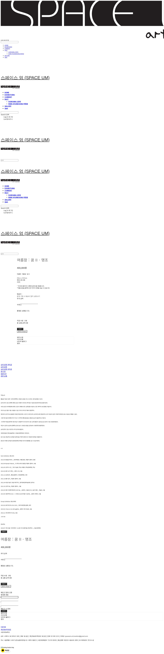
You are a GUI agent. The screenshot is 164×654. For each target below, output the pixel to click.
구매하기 (4, 532)
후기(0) (3, 371)
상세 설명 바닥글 (6, 369)
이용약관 (3, 627)
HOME (6, 45)
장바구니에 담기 (6, 586)
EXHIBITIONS (8, 47)
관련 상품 (4, 376)
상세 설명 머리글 (6, 364)
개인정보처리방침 (6, 629)
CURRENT (7, 48)
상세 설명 (4, 367)
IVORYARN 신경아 (13, 52)
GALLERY (7, 55)
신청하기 (4, 611)
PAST (6, 50)
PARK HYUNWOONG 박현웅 (16, 54)
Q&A (6, 57)
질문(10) (4, 374)
